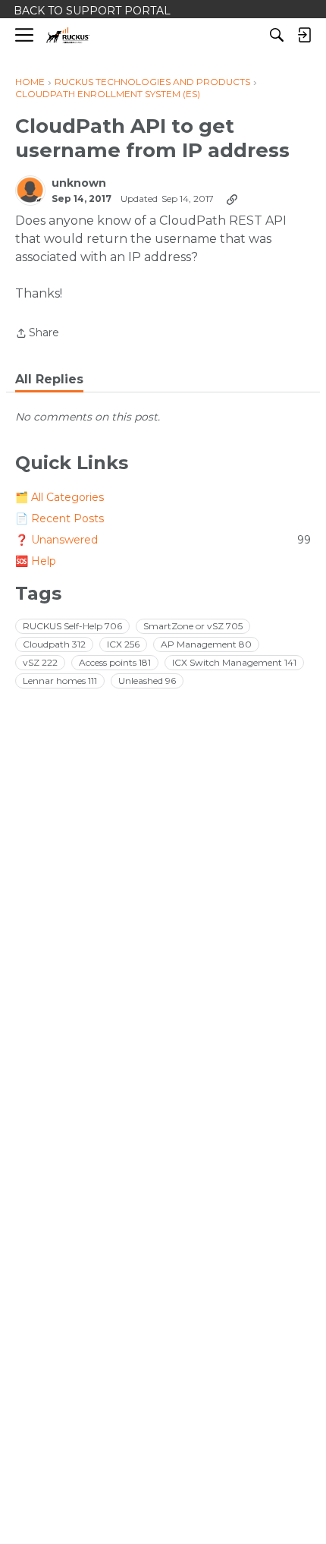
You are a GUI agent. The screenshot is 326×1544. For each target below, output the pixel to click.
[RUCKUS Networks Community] (67, 35)
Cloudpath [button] (54, 644)
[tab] (49, 379)
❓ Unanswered (163, 540)
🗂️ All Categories (59, 497)
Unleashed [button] (147, 680)
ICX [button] (123, 644)
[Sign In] (304, 35)
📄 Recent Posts (59, 518)
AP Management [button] (206, 644)
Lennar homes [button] (60, 680)
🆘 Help (35, 561)
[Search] (276, 35)
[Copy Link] (232, 199)
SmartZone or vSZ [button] (193, 626)
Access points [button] (115, 662)
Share (37, 334)
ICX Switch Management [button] (234, 662)
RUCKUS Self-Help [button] (72, 626)
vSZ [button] (40, 662)
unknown (79, 183)
